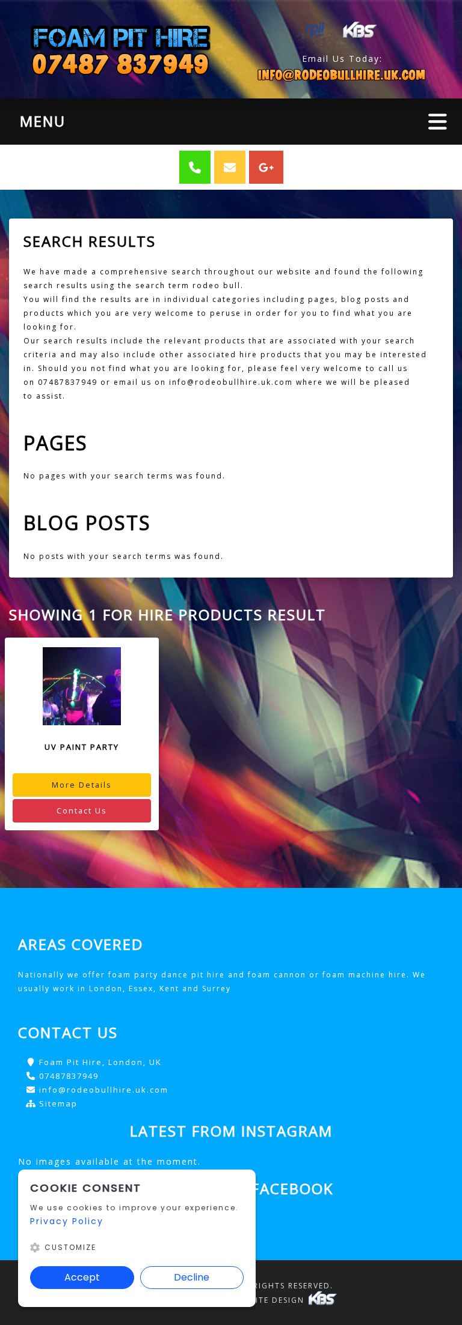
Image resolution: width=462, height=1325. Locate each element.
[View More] (81, 686)
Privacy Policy (66, 1221)
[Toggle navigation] (437, 121)
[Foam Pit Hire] (120, 49)
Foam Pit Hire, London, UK (100, 1062)
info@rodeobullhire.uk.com (103, 1089)
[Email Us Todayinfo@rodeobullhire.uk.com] (342, 74)
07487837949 (69, 1075)
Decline (191, 1277)
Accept (82, 1277)
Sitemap (58, 1103)
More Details (82, 784)
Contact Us (82, 810)
